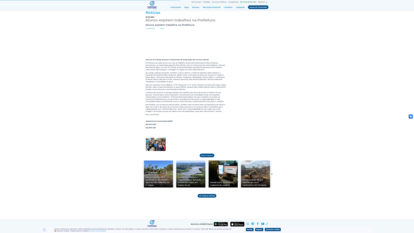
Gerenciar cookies (273, 229)
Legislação (240, 7)
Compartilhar (150, 28)
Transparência (233, 2)
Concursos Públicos (219, 2)
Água (186, 7)
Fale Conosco (196, 2)
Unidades (206, 2)
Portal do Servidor (249, 2)
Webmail (261, 2)
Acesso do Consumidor (258, 7)
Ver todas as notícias (207, 196)
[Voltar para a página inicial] (152, 5)
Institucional (175, 7)
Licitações (228, 7)
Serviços (195, 7)
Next (272, 174)
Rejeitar (259, 229)
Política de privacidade (98, 231)
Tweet (162, 28)
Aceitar (249, 229)
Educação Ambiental (211, 7)
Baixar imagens (207, 155)
